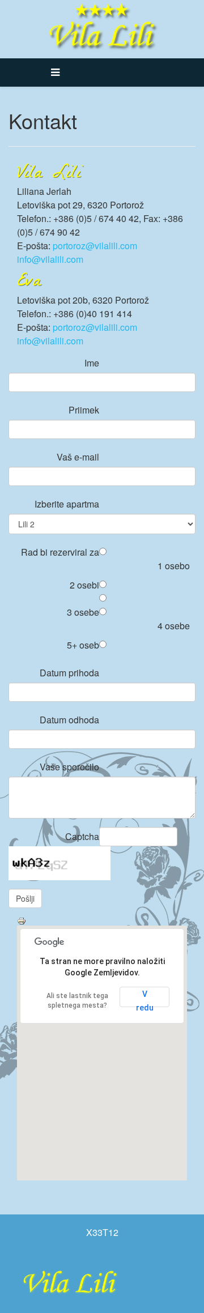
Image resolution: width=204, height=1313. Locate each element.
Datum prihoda (69, 672)
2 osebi (84, 584)
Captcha (82, 836)
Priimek (84, 409)
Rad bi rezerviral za (60, 552)
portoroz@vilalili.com (95, 245)
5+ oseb (83, 644)
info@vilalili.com (50, 259)
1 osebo (174, 565)
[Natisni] (102, 921)
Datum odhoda (69, 719)
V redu (145, 998)
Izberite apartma (67, 503)
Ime (91, 362)
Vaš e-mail (78, 456)
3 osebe (83, 612)
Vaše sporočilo (69, 766)
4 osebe (174, 625)
